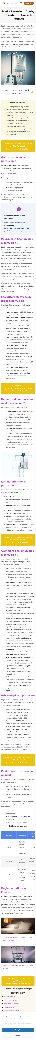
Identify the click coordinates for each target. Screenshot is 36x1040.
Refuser (18, 1035)
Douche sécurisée (10, 1000)
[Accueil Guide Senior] (10, 3)
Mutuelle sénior (9, 1007)
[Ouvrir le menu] (21, 3)
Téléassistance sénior (11, 1011)
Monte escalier (9, 997)
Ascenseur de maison (11, 1004)
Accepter (18, 1030)
